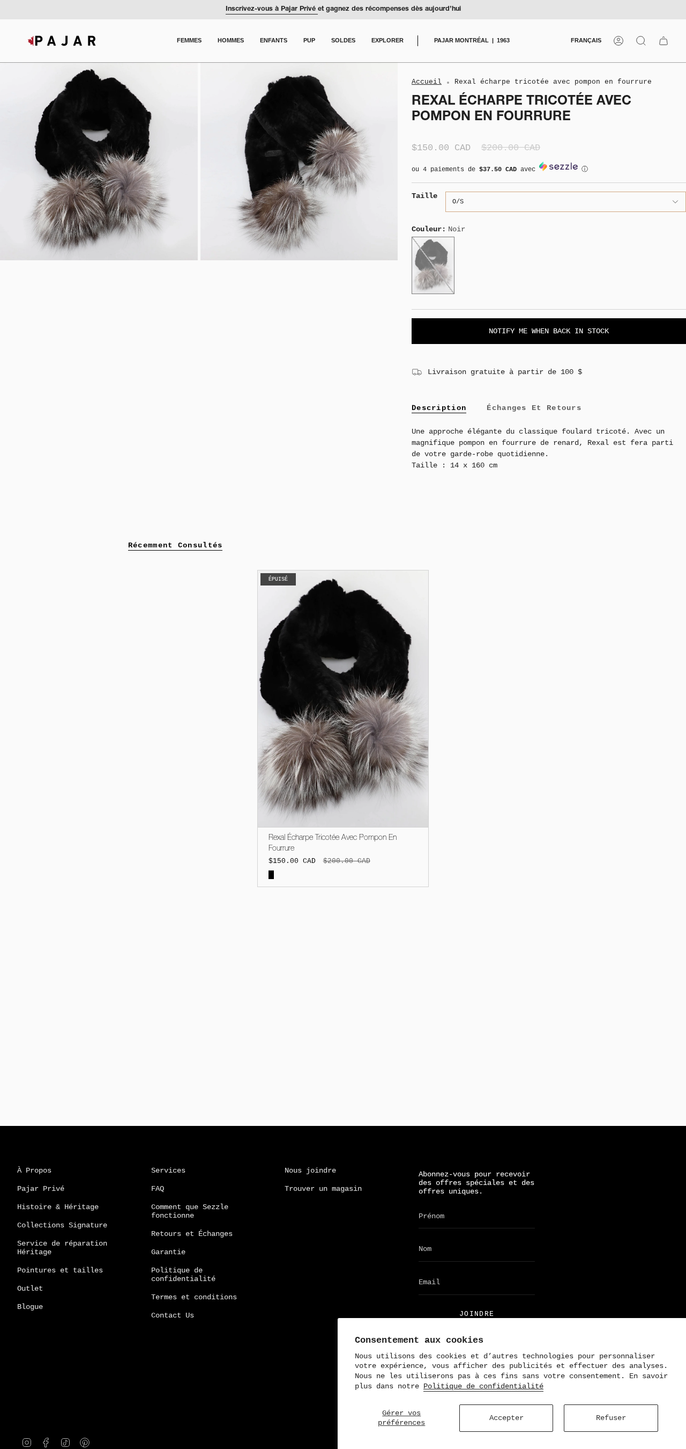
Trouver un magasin (323, 1188)
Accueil (427, 82)
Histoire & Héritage (58, 1207)
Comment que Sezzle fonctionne (189, 1211)
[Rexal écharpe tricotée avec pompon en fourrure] (343, 698)
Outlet (30, 1288)
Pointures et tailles (60, 1270)
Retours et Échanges (192, 1234)
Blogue (30, 1306)
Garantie (168, 1252)
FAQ (157, 1188)
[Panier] (663, 41)
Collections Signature (62, 1225)
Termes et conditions (194, 1297)
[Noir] (271, 875)
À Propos (34, 1170)
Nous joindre (310, 1170)
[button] (189, 40)
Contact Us (172, 1315)
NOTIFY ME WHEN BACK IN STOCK (549, 331)
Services (168, 1170)
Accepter (506, 1418)
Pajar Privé (40, 1188)
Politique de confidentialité (483, 1386)
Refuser (611, 1418)
